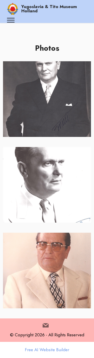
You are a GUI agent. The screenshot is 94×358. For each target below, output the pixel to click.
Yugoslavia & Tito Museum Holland (49, 9)
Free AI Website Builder (47, 350)
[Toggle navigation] (11, 20)
